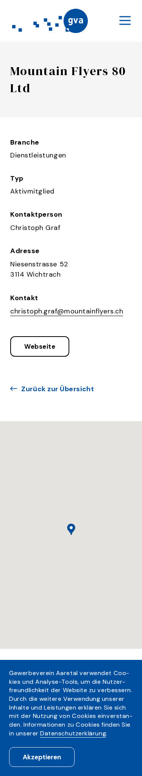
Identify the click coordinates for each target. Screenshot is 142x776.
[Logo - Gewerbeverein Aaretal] (50, 21)
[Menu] (125, 21)
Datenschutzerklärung (73, 733)
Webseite (39, 346)
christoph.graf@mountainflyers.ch (66, 311)
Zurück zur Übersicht (57, 389)
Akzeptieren (42, 757)
